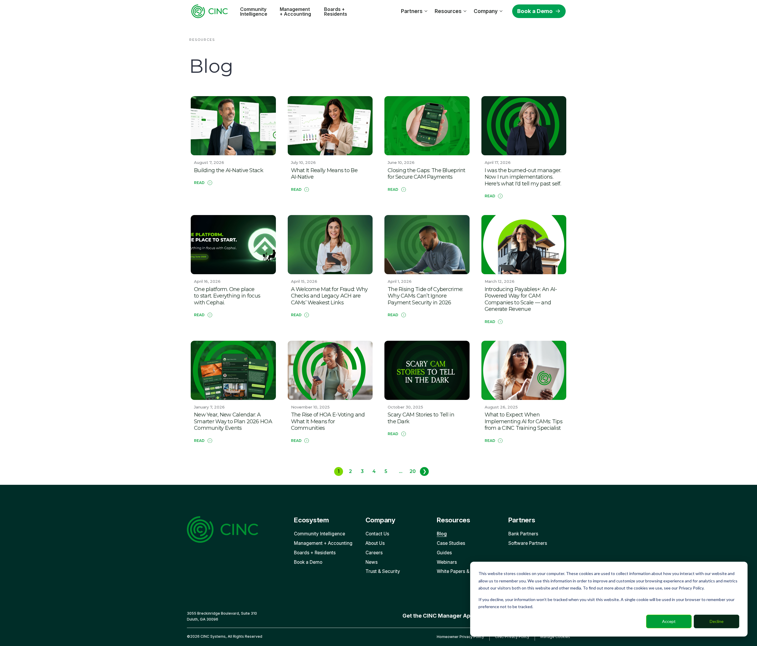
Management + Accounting (295, 11)
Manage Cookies (555, 636)
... (400, 471)
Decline (717, 621)
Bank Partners (523, 534)
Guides (444, 552)
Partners (412, 11)
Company (486, 11)
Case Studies (451, 543)
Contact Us (377, 534)
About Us (375, 543)
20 (413, 471)
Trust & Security (382, 571)
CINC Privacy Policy (512, 636)
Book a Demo (535, 11)
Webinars (447, 562)
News (371, 562)
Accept (669, 621)
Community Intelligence (253, 11)
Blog (442, 534)
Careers (374, 552)
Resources (448, 11)
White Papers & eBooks (461, 571)
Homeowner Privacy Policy (460, 636)
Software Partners (527, 543)
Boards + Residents (335, 11)
